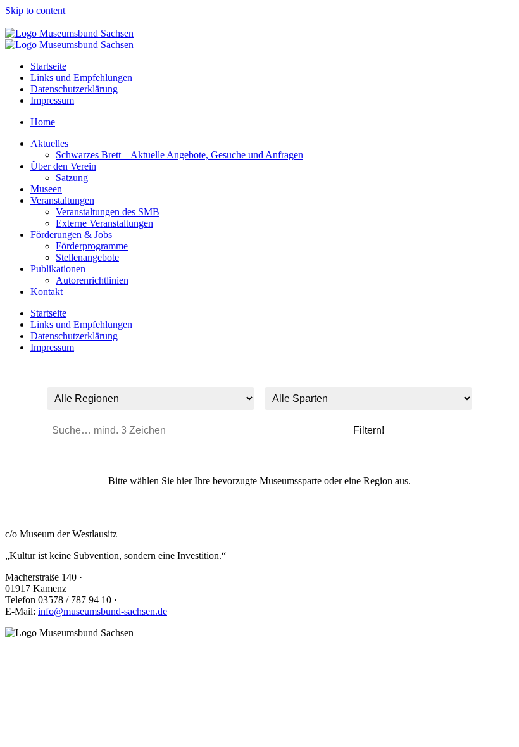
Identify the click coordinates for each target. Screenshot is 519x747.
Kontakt (46, 291)
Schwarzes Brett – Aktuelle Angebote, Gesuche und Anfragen (179, 154)
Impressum (52, 100)
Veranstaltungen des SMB (107, 211)
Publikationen (57, 268)
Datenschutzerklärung (74, 89)
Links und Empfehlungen (81, 77)
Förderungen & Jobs (71, 234)
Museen (46, 189)
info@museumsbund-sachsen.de (102, 611)
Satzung (72, 177)
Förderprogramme (92, 246)
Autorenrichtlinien (92, 280)
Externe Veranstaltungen (104, 223)
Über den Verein (63, 166)
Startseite (48, 66)
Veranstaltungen (62, 200)
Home (42, 121)
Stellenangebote (87, 257)
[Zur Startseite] (69, 33)
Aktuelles (49, 143)
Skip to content (35, 10)
